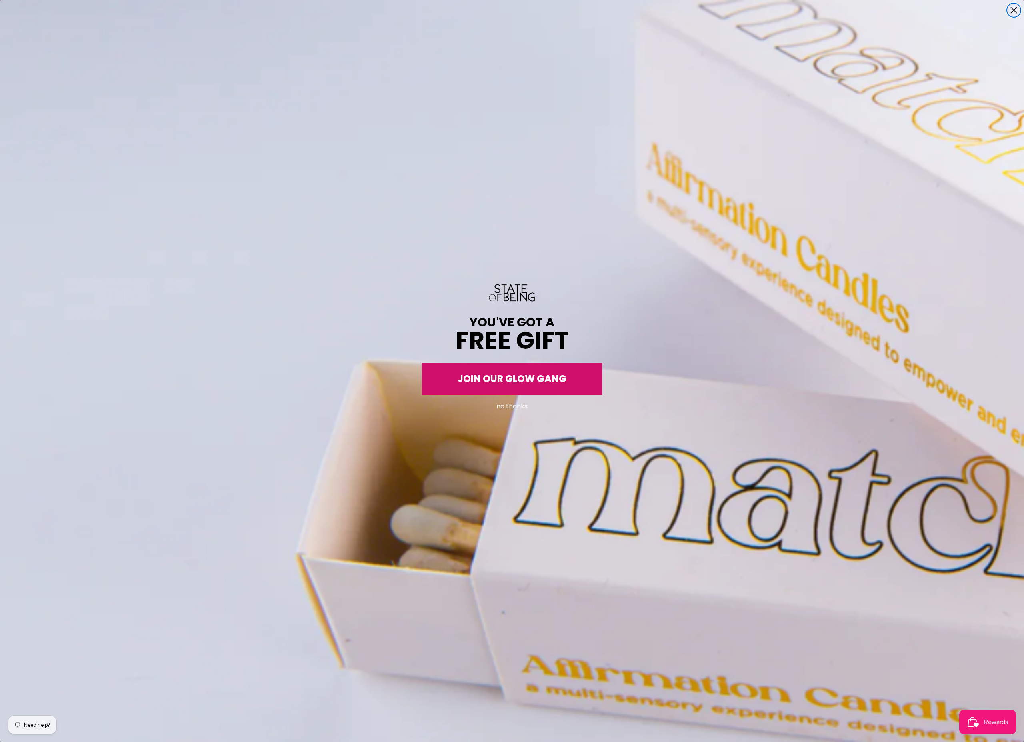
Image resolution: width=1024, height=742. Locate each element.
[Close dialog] (1014, 10)
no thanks (512, 405)
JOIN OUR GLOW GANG (512, 378)
